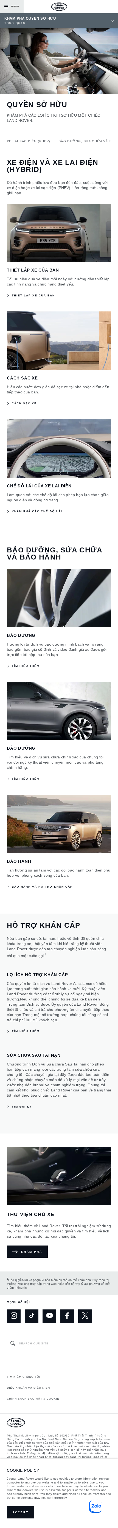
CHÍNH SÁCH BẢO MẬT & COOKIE (33, 1398)
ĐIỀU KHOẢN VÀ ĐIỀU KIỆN (28, 1387)
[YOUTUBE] (49, 1316)
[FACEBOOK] (67, 1316)
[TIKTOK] (31, 1316)
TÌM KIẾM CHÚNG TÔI (23, 1376)
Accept (20, 1512)
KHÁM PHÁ (31, 1251)
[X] (85, 1316)
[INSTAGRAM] (14, 1316)
